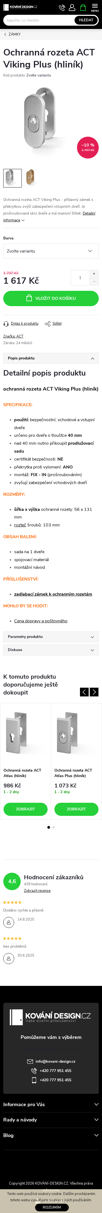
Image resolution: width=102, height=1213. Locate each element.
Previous (84, 692)
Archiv (9, 1146)
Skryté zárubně (33, 1162)
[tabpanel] (25, 761)
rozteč (20, 525)
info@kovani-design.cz (55, 1061)
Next (94, 692)
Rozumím (52, 1207)
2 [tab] (53, 827)
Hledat (86, 20)
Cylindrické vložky (67, 1162)
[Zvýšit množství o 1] (93, 274)
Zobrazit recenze (37, 890)
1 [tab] (48, 827)
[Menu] (95, 7)
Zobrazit (25, 809)
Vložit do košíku (55, 298)
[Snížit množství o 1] (93, 281)
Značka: (13, 336)
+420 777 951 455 (55, 1070)
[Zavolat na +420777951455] (62, 7)
